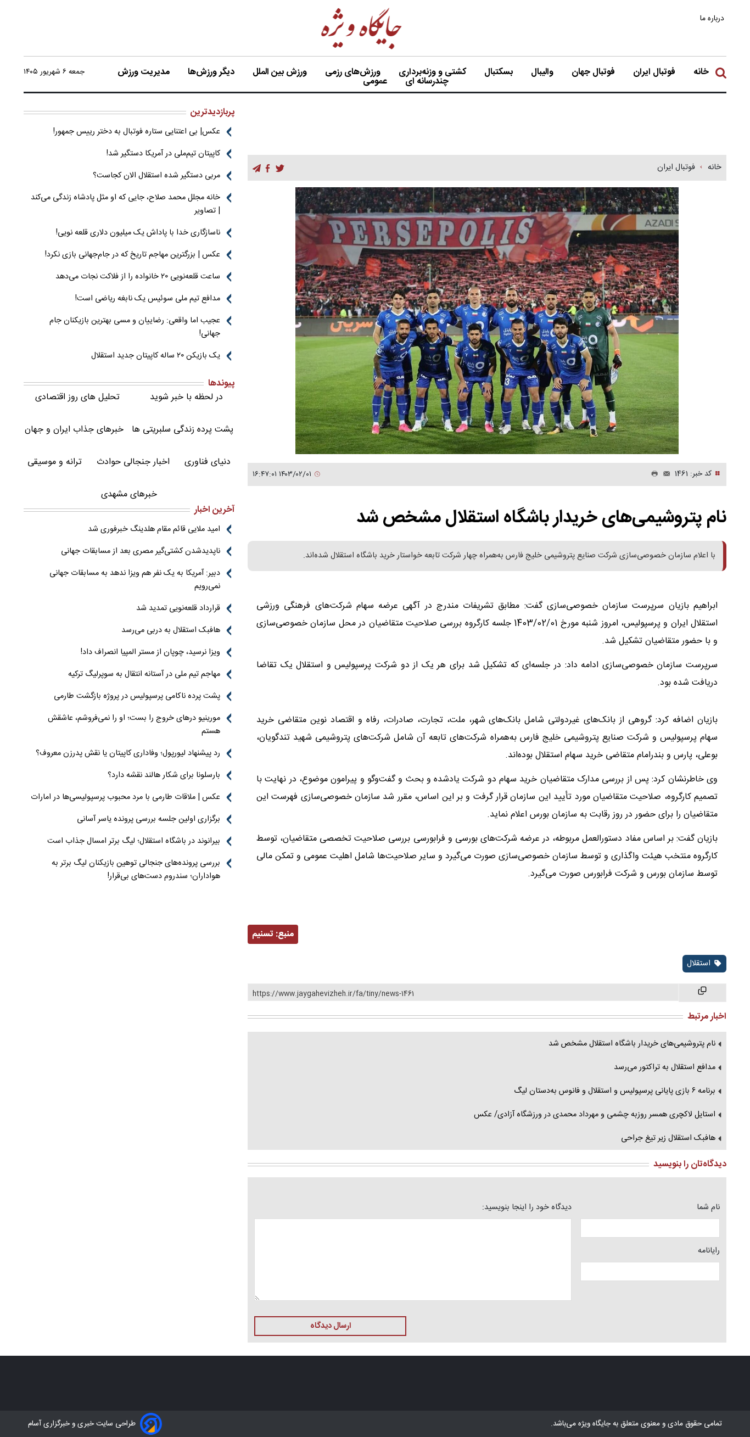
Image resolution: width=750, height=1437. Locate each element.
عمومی (376, 82)
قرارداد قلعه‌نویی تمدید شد (178, 608)
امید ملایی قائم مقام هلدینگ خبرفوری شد (154, 529)
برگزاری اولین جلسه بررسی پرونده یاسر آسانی (148, 819)
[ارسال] (664, 474)
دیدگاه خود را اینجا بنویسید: (527, 1207)
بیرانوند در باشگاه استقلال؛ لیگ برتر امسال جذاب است (133, 841)
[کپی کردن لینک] (702, 992)
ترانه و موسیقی (54, 462)
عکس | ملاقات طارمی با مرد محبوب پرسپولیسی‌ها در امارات (125, 797)
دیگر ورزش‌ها (212, 72)
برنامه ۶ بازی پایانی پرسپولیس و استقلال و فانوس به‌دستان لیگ (614, 1091)
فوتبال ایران (655, 72)
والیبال (543, 72)
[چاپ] (652, 474)
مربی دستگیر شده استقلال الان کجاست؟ (156, 175)
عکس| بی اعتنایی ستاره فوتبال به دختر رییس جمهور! (136, 131)
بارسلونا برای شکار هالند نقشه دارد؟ (164, 775)
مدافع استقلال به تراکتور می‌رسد (664, 1067)
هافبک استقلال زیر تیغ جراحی (668, 1138)
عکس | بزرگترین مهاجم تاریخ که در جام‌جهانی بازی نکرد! (132, 254)
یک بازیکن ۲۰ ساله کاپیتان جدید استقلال (155, 355)
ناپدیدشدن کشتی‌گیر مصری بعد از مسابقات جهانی (140, 551)
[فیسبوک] (268, 168)
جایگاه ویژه (593, 1424)
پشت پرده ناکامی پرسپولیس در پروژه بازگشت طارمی (137, 696)
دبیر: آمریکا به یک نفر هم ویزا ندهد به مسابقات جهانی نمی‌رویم (134, 580)
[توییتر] (280, 168)
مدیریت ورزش (144, 72)
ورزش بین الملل (281, 72)
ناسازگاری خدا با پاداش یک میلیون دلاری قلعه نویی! (138, 232)
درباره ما (713, 18)
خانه (701, 72)
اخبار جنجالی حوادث (133, 462)
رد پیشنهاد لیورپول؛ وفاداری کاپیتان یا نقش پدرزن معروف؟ (128, 753)
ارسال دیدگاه (330, 1326)
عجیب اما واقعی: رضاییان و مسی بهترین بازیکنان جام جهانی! (134, 327)
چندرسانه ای (428, 82)
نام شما (708, 1207)
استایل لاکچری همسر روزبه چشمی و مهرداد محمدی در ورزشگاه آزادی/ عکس (594, 1114)
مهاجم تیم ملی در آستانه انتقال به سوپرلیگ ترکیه (144, 674)
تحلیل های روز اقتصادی (77, 397)
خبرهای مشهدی (129, 494)
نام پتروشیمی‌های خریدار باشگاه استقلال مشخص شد (631, 1043)
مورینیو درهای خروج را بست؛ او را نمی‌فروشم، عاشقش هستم (134, 725)
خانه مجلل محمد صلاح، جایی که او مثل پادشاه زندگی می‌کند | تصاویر (125, 204)
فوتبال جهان (594, 72)
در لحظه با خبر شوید (186, 397)
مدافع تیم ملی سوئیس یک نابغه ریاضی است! (147, 298)
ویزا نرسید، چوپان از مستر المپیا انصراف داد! (150, 652)
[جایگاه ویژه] (362, 48)
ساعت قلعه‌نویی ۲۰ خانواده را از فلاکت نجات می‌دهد (137, 276)
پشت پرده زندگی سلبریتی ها (182, 429)
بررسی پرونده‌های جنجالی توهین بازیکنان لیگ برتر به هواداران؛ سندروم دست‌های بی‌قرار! (136, 870)
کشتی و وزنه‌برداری (433, 72)
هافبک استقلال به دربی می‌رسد (170, 630)
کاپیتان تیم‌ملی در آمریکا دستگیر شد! (163, 153)
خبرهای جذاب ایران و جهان (74, 429)
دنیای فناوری (207, 462)
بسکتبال (499, 72)
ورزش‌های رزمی (354, 72)
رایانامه (709, 1250)
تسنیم (262, 934)
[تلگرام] (257, 168)
